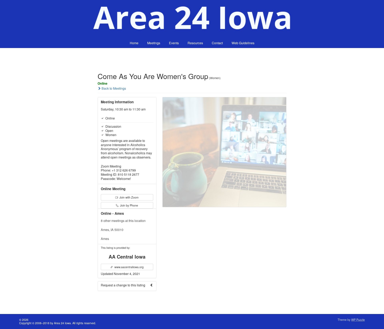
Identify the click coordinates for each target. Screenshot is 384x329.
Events (174, 43)
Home (134, 43)
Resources (195, 43)
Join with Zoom (129, 197)
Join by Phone (128, 205)
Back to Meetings (113, 88)
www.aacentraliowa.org (129, 267)
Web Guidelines (243, 43)
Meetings (153, 43)
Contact (217, 43)
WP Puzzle (358, 320)
